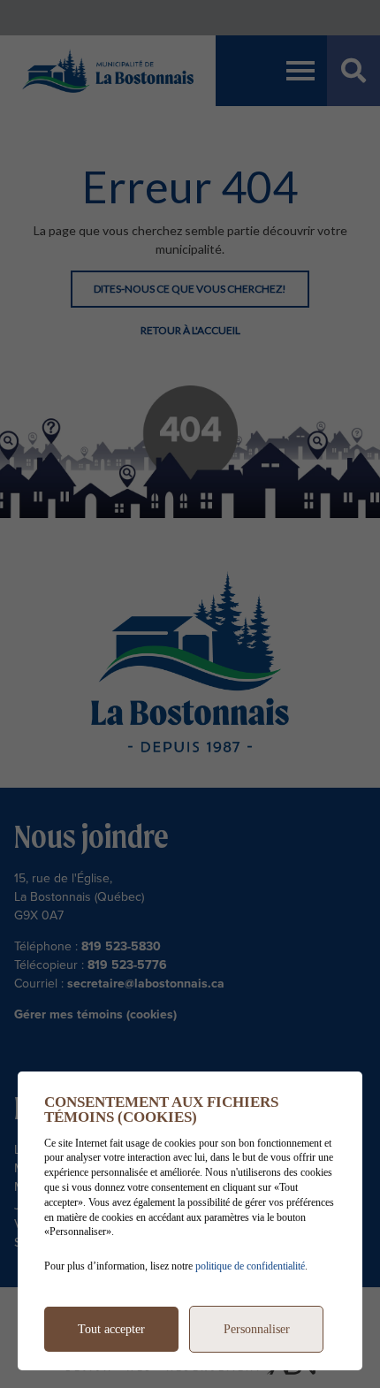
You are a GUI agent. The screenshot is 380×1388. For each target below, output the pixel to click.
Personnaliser (257, 1329)
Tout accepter (111, 1329)
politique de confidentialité (250, 1266)
